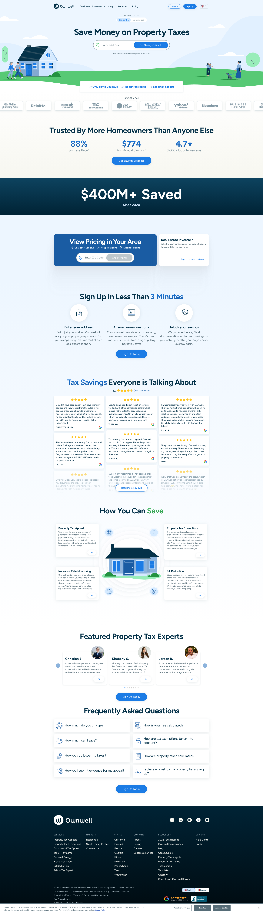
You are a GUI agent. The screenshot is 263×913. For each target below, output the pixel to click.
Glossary (163, 874)
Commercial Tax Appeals (67, 848)
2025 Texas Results (168, 839)
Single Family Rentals (97, 844)
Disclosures (104, 895)
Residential (92, 839)
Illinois (117, 857)
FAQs (199, 844)
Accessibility (93, 895)
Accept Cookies (222, 908)
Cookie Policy (99, 910)
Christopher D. (64, 427)
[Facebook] (172, 819)
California (119, 839)
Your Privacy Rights (182, 908)
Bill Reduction (61, 865)
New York (119, 861)
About (137, 839)
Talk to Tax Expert (63, 870)
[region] (131, 908)
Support (200, 835)
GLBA (84, 895)
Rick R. (59, 465)
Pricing (137, 844)
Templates (164, 870)
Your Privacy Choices (62, 899)
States (118, 835)
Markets (91, 835)
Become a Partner (143, 852)
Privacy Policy (59, 895)
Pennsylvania (121, 865)
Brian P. (165, 430)
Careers (138, 848)
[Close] (259, 908)
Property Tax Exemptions (67, 844)
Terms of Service (73, 895)
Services (59, 835)
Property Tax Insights (169, 857)
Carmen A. (114, 490)
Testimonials (165, 865)
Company (139, 835)
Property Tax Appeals (65, 839)
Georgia (118, 852)
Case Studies (165, 852)
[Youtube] (207, 819)
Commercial (92, 848)
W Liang (113, 424)
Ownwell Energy (63, 857)
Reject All (202, 908)
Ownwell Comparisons (170, 844)
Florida (118, 848)
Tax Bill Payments (63, 852)
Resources (164, 835)
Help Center (202, 839)
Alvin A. (113, 459)
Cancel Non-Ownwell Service (174, 879)
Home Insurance (63, 861)
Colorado (119, 844)
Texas (117, 870)
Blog (160, 848)
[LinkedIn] (181, 819)
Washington (120, 874)
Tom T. (164, 462)
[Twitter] (198, 819)
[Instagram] (189, 819)
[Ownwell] (64, 6)
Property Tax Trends (169, 861)
